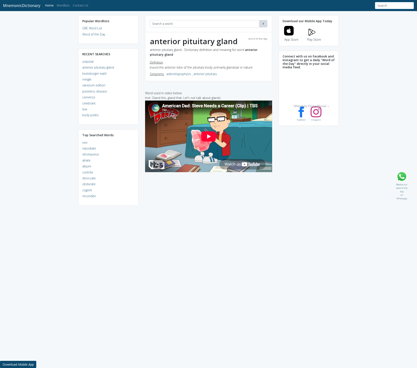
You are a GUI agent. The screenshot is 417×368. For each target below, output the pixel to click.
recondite (89, 196)
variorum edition (93, 85)
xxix (85, 142)
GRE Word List (92, 28)
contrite (87, 172)
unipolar (88, 61)
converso (88, 97)
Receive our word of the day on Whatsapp (401, 183)
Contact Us (80, 5)
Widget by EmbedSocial (310, 106)
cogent (87, 190)
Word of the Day (93, 34)
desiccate (89, 178)
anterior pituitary (205, 74)
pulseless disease (94, 91)
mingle (86, 79)
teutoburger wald (94, 73)
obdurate (89, 184)
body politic (90, 115)
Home (50, 5)
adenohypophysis (178, 74)
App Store (291, 39)
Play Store (314, 39)
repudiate (89, 148)
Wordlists (63, 5)
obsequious (90, 154)
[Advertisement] (108, 275)
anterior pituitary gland (98, 67)
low (84, 109)
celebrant (89, 103)
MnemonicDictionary (21, 5)
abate (86, 160)
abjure (86, 166)
